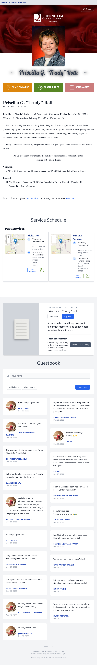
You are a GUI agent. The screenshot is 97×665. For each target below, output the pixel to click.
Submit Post (83, 387)
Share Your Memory (80, 345)
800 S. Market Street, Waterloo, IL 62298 (38, 261)
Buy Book (68, 316)
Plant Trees (42, 270)
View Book (54, 316)
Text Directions (32, 270)
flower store (71, 198)
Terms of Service (55, 654)
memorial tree (33, 198)
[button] (15, 241)
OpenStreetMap (51, 658)
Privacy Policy (41, 654)
